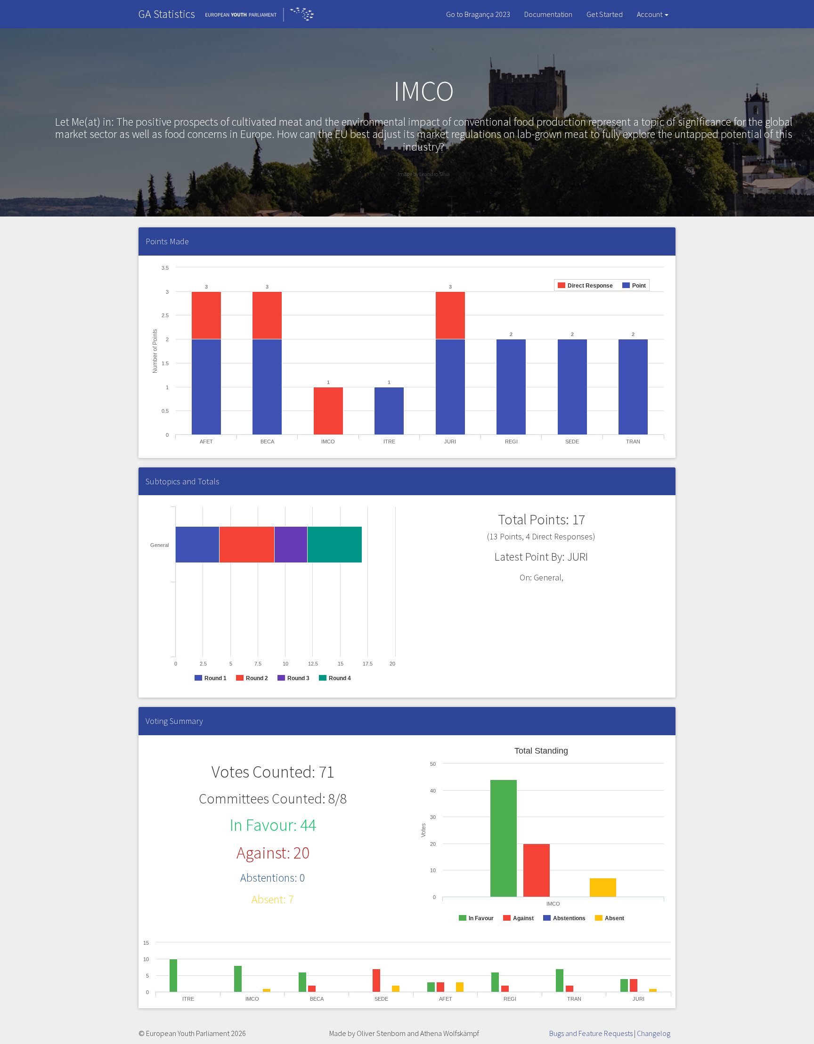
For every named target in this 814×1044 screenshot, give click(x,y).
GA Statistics (166, 14)
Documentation (548, 14)
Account (650, 14)
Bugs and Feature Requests (591, 1033)
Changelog (653, 1033)
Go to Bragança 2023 (478, 14)
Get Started (604, 14)
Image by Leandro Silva (424, 173)
